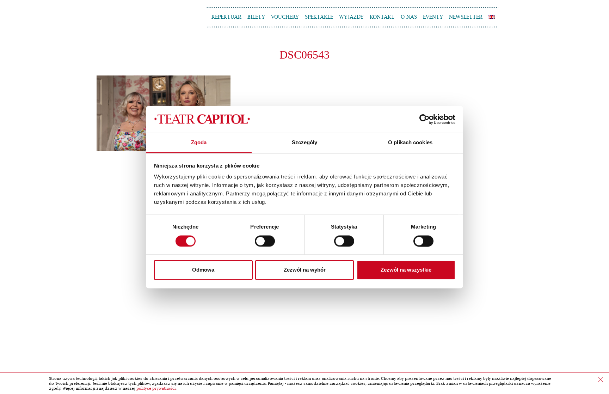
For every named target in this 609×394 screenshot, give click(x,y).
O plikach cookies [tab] (410, 143)
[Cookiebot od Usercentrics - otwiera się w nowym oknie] (424, 119)
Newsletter (465, 17)
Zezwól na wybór (305, 270)
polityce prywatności (156, 388)
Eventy (433, 17)
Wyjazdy (351, 17)
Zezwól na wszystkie (406, 270)
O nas (409, 17)
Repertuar (226, 17)
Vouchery (285, 17)
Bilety (256, 17)
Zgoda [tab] (199, 143)
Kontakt (382, 17)
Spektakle (319, 17)
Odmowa (203, 270)
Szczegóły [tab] (305, 143)
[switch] (265, 241)
